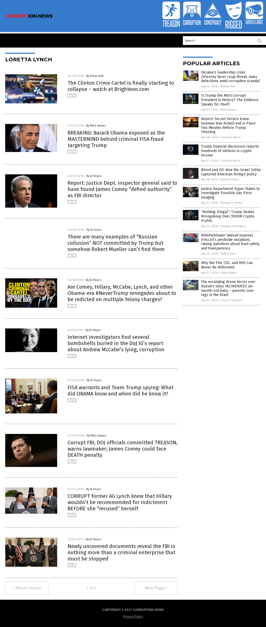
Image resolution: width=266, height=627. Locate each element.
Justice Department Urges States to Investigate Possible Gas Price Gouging (230, 193)
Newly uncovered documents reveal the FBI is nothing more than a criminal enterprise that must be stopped (121, 552)
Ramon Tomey (229, 179)
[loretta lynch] (29, 17)
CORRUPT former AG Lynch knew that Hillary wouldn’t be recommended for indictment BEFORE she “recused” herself (120, 502)
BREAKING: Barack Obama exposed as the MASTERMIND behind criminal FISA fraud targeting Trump (116, 139)
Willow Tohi (228, 86)
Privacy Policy (133, 616)
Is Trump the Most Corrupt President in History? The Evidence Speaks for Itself (229, 100)
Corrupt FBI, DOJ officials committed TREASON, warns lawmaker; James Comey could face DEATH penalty (123, 448)
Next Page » (156, 588)
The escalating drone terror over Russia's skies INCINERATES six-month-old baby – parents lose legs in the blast (228, 288)
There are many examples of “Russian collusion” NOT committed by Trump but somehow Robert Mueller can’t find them (116, 243)
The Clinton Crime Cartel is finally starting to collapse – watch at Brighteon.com (121, 86)
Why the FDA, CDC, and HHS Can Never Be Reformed (227, 265)
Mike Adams (228, 109)
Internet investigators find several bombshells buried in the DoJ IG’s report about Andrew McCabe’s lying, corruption (116, 343)
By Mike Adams (96, 125)
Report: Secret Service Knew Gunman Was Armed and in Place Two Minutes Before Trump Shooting (228, 125)
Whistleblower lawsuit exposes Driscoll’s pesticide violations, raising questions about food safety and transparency (230, 241)
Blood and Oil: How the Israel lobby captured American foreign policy (231, 172)
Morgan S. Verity (231, 202)
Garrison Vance (231, 137)
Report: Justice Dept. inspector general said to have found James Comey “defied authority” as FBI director (122, 189)
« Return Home (27, 588)
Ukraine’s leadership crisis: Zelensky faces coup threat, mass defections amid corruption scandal (230, 76)
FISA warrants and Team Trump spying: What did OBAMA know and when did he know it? (121, 390)
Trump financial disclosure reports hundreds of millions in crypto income (230, 150)
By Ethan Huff (95, 76)
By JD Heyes (94, 176)
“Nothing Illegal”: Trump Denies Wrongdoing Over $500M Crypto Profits (227, 216)
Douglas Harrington (233, 226)
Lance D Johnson (231, 300)
